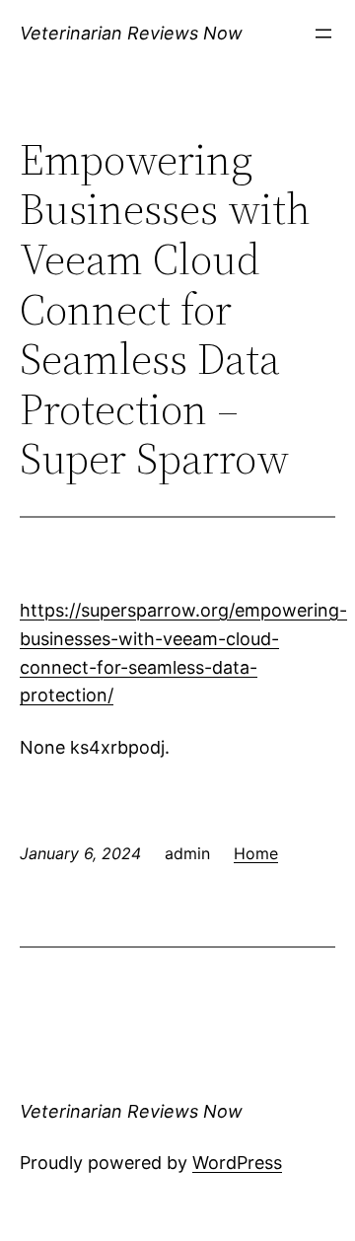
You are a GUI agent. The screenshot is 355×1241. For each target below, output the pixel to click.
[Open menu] (323, 33)
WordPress (237, 1162)
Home (256, 853)
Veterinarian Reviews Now (131, 33)
